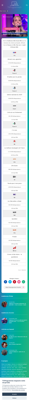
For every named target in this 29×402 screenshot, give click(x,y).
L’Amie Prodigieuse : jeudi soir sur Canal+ (17, 352)
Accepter (14, 394)
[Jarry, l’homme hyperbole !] (4, 345)
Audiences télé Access (11, 28)
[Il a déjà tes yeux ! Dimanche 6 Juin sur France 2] (4, 337)
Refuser (14, 398)
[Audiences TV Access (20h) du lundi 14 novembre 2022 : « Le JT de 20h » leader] (4, 321)
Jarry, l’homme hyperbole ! (15, 344)
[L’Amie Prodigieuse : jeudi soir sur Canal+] (4, 352)
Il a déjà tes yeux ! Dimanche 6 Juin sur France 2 (18, 337)
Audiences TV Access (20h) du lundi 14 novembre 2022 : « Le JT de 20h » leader (18, 321)
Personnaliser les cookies (18, 390)
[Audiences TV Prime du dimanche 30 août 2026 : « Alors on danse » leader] (4, 304)
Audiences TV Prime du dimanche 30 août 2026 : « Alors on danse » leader (17, 304)
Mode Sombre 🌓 (4, 11)
